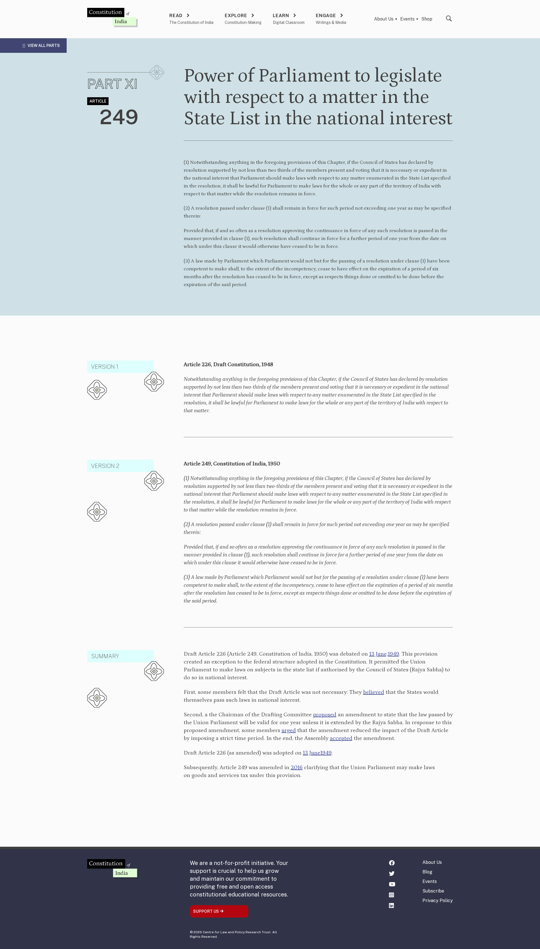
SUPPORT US (206, 911)
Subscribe (433, 891)
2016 (297, 767)
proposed (324, 715)
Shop (426, 19)
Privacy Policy (437, 900)
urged (289, 730)
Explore (236, 15)
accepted (341, 738)
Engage (326, 15)
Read (176, 15)
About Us (383, 19)
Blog (427, 872)
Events (407, 19)
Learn (281, 15)
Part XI (112, 83)
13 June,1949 (384, 654)
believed (373, 692)
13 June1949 (317, 753)
